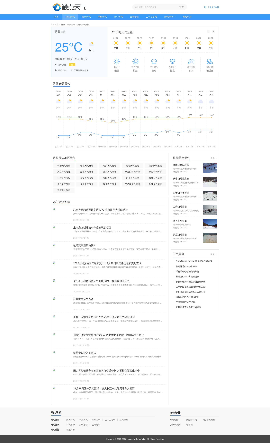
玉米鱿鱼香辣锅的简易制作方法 (190, 286)
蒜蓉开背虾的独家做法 (186, 266)
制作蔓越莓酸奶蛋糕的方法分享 (190, 291)
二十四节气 (151, 16)
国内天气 (70, 420)
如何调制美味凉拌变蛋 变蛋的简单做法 (194, 261)
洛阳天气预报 (83, 24)
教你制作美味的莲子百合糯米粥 (190, 281)
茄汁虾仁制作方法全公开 (187, 276)
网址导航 (174, 420)
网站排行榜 (191, 420)
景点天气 (86, 16)
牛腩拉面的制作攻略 (185, 301)
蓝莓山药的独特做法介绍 (187, 296)
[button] (208, 31)
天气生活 (168, 16)
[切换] (63, 31)
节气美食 (70, 425)
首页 (56, 16)
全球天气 (83, 420)
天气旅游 (83, 425)
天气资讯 (96, 425)
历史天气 (118, 16)
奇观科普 (187, 16)
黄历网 (189, 425)
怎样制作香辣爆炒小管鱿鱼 (188, 306)
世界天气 (102, 16)
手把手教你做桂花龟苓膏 (187, 271)
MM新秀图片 (209, 420)
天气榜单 (134, 16)
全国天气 (70, 16)
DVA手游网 (175, 425)
